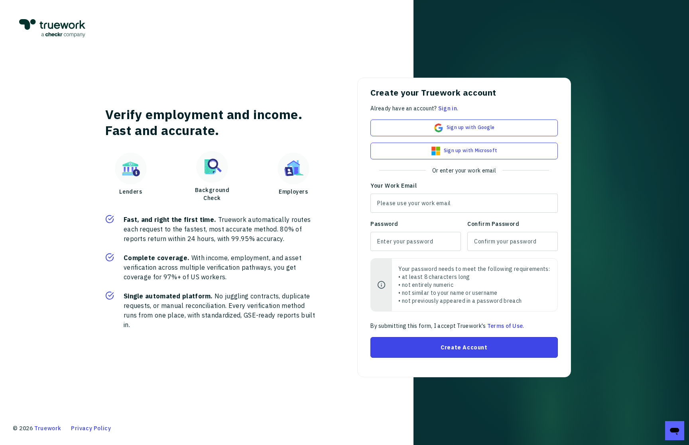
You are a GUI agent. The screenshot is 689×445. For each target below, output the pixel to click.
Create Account (464, 347)
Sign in (447, 108)
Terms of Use (505, 325)
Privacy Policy (91, 428)
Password (384, 223)
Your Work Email (393, 185)
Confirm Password (493, 223)
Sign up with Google (471, 127)
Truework (47, 428)
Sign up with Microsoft (471, 150)
